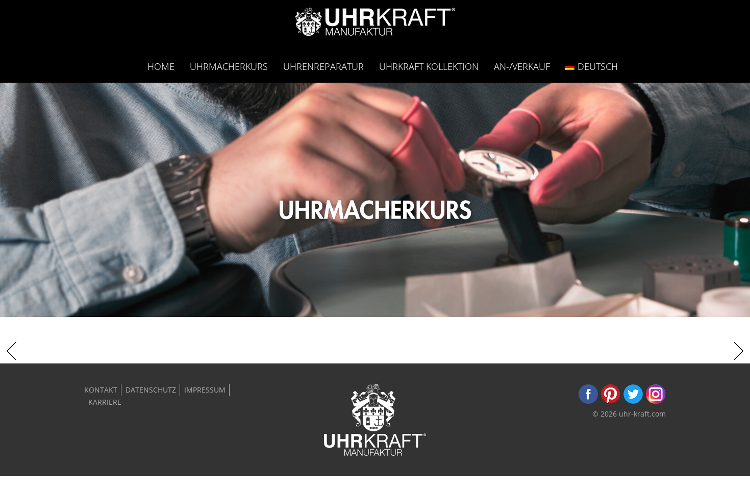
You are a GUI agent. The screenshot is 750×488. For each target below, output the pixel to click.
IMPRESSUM (205, 390)
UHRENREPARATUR (323, 66)
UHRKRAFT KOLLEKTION (429, 66)
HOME (160, 66)
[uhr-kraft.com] (375, 25)
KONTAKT (100, 390)
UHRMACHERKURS (229, 66)
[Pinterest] (611, 401)
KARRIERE (104, 402)
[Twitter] (633, 401)
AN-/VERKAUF (522, 66)
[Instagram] (655, 401)
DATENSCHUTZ (151, 390)
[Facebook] (588, 401)
